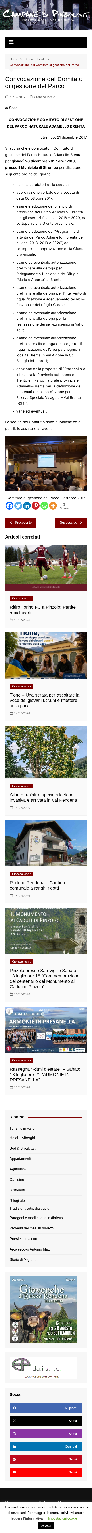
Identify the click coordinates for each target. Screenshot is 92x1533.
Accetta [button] (46, 1525)
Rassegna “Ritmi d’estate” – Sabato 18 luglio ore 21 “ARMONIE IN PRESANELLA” (45, 1074)
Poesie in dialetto (23, 1239)
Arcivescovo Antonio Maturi (31, 1249)
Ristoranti (17, 1190)
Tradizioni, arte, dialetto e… (31, 1208)
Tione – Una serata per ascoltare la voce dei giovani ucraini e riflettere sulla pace (44, 700)
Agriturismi (18, 1169)
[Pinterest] (36, 506)
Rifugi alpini (19, 1201)
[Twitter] (18, 506)
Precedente (23, 522)
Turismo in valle (22, 1128)
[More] (53, 506)
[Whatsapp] (44, 506)
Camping (17, 1179)
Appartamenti (20, 1159)
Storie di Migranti (23, 1260)
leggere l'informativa (27, 1518)
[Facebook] (9, 506)
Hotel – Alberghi (22, 1138)
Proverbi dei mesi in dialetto (32, 1228)
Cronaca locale (44, 97)
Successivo (68, 522)
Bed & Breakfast (22, 1148)
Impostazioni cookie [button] (62, 1518)
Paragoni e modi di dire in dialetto (36, 1218)
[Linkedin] (27, 506)
